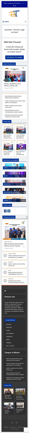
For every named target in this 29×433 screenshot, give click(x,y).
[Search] (25, 21)
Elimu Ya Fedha (10, 345)
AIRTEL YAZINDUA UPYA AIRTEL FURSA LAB (7, 153)
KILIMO (8, 330)
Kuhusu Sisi (13, 427)
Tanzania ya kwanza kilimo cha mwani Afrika (20, 398)
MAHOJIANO (7, 392)
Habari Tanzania (7, 132)
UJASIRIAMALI (10, 333)
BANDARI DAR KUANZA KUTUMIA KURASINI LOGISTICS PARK (16, 282)
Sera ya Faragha (14, 429)
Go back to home (14, 57)
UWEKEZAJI (10, 278)
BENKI (5, 80)
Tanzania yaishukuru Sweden (7, 412)
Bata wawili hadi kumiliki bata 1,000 (20, 411)
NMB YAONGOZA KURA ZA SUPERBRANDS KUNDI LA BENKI (12, 3)
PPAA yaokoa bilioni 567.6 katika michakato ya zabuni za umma (8, 398)
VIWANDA (8, 342)
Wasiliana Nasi (21, 427)
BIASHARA (6, 148)
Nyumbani (8, 30)
